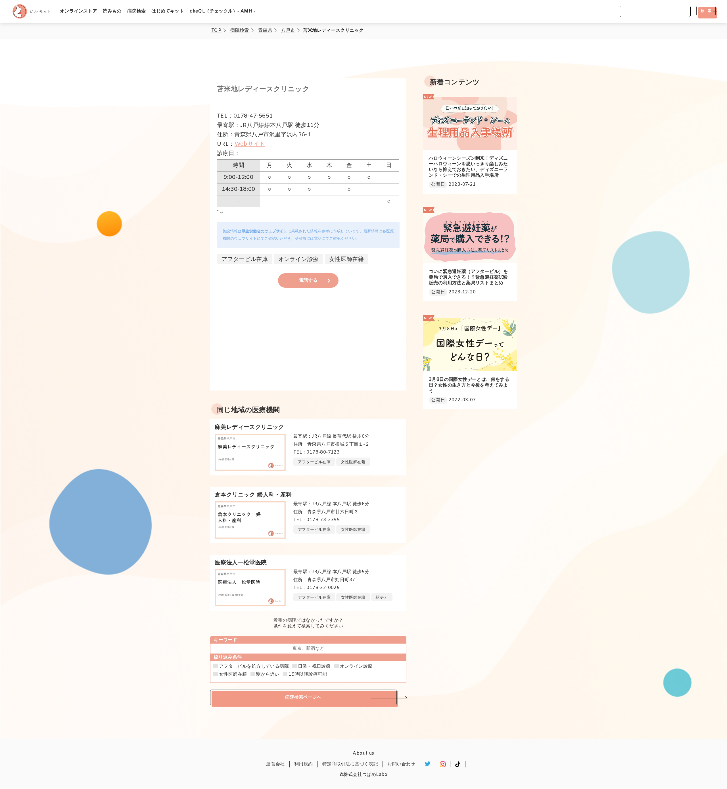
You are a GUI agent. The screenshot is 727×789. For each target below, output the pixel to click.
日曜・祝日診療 (314, 666)
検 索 (706, 11)
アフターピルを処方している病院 (254, 666)
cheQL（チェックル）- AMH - (223, 11)
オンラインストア (78, 11)
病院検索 (136, 11)
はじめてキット (167, 11)
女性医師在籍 (233, 674)
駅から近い (267, 674)
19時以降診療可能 (308, 674)
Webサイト (250, 144)
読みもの (112, 11)
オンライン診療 (356, 666)
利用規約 (303, 764)
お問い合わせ (401, 764)
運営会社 (275, 764)
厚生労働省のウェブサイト (264, 231)
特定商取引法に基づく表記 (350, 764)
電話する (308, 280)
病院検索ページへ (303, 697)
